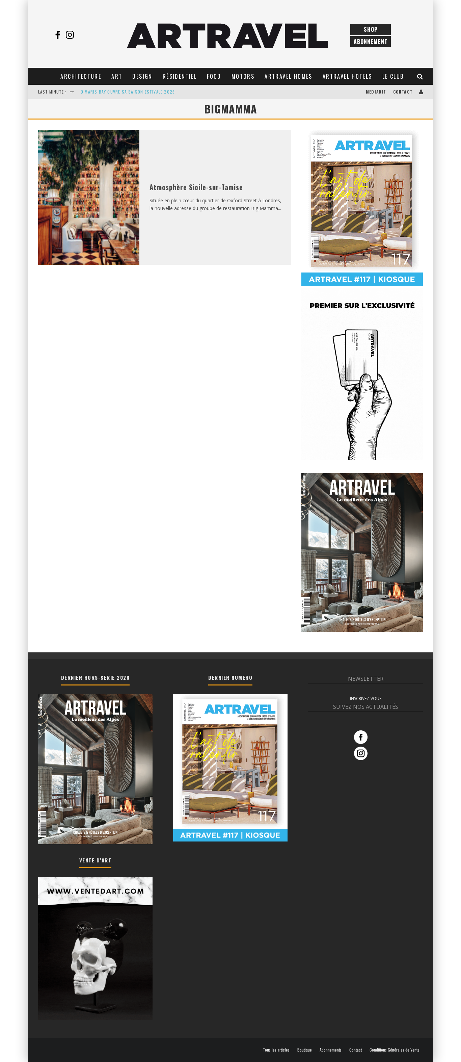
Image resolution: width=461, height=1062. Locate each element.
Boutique (304, 1050)
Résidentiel (180, 76)
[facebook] (57, 34)
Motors (243, 76)
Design (142, 76)
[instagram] (69, 34)
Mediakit (376, 92)
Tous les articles (276, 1050)
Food (214, 76)
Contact (402, 92)
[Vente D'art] (95, 1018)
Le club (393, 76)
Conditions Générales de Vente (394, 1050)
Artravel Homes (289, 76)
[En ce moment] (362, 284)
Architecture (80, 76)
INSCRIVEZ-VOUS (365, 698)
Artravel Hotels (347, 76)
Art (116, 76)
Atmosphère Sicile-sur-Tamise (196, 187)
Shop (371, 29)
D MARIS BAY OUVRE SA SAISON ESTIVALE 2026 (128, 92)
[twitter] (82, 34)
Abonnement (371, 41)
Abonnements (331, 1050)
